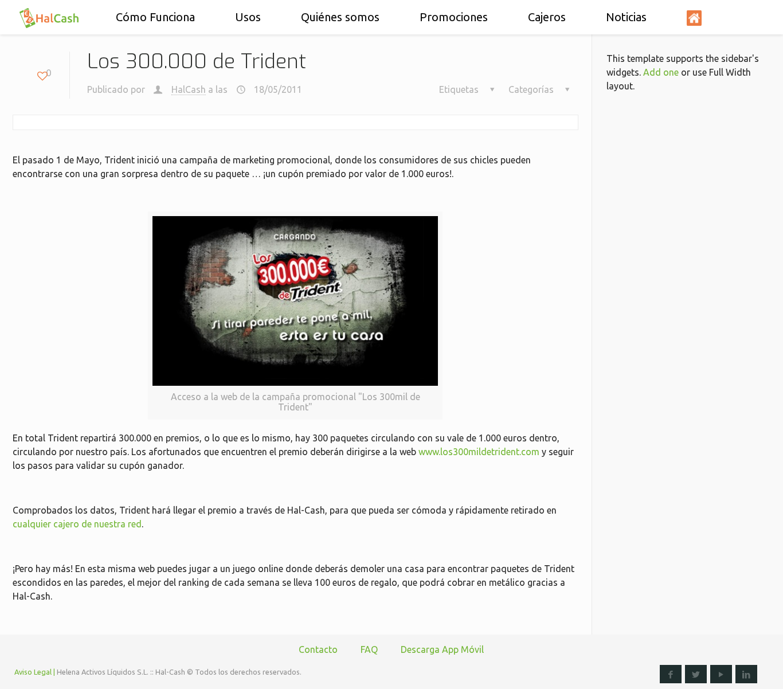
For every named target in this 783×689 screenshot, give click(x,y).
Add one (661, 72)
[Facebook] (670, 674)
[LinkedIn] (746, 674)
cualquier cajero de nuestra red (77, 524)
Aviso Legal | (34, 672)
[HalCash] (49, 17)
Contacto (318, 649)
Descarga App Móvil (442, 649)
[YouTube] (721, 674)
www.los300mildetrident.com (478, 452)
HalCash (188, 89)
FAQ (369, 649)
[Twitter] (696, 674)
